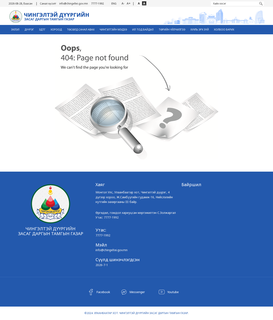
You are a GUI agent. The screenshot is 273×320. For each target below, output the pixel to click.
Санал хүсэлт (48, 3)
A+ (129, 3)
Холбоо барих (224, 29)
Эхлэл (15, 29)
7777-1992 (97, 3)
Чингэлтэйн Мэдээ (113, 29)
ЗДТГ (42, 29)
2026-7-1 (102, 265)
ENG (113, 3)
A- (123, 3)
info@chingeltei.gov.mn (73, 3)
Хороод (56, 29)
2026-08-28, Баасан (20, 3)
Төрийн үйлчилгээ (172, 29)
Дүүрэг (29, 29)
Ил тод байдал (143, 29)
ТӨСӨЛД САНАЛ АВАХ (80, 29)
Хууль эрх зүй (199, 29)
